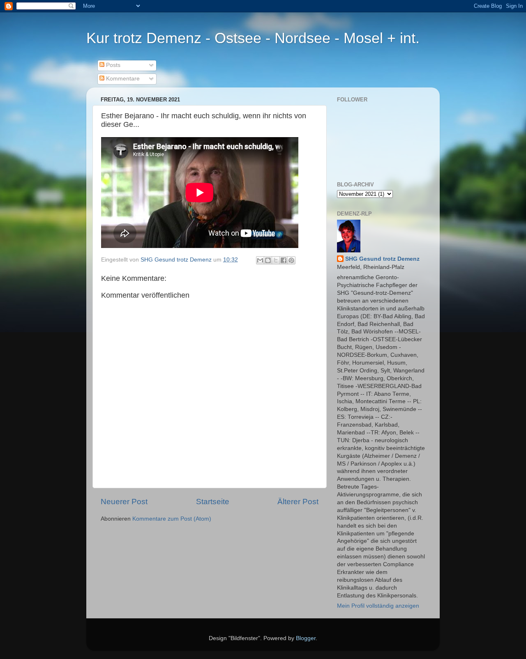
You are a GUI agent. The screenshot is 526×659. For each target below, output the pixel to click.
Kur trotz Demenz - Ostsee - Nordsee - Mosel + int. (253, 38)
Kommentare (122, 79)
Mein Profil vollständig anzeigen (378, 606)
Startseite (212, 501)
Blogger (306, 638)
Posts (112, 65)
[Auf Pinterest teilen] (291, 260)
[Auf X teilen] (276, 260)
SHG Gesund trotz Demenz (382, 259)
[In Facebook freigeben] (283, 260)
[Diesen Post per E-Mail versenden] (260, 260)
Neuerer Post (124, 501)
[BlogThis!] (268, 260)
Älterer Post (297, 501)
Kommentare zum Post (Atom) (171, 519)
